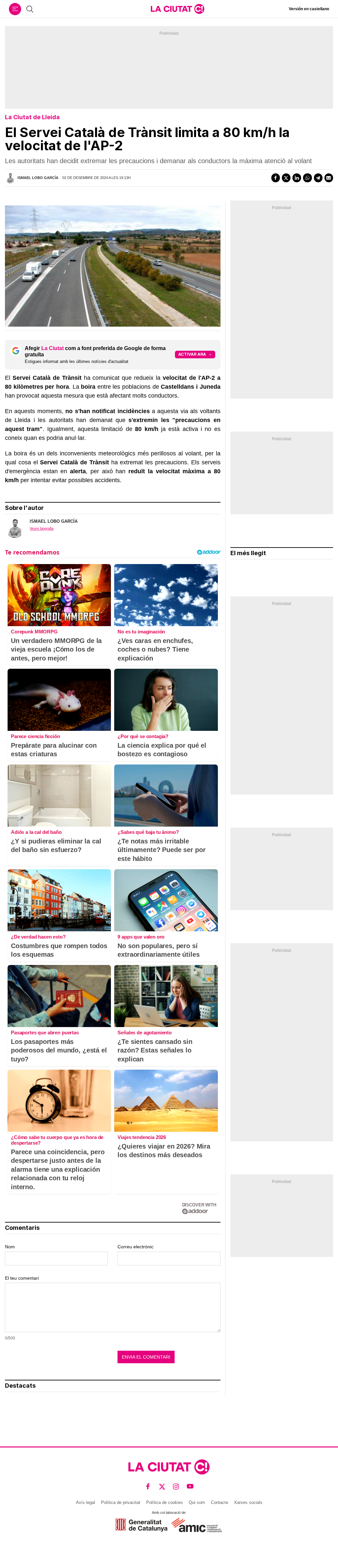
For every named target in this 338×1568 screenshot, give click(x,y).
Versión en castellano (309, 9)
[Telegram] (318, 177)
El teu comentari (22, 1278)
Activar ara (192, 354)
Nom (10, 1246)
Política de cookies (164, 1502)
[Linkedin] (296, 177)
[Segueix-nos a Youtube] (190, 1486)
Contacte (219, 1502)
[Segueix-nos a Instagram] (176, 1486)
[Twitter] (286, 177)
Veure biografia (41, 528)
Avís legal (85, 1502)
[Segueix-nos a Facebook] (148, 1486)
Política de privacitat (120, 1502)
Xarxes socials (248, 1502)
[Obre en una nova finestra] (141, 1524)
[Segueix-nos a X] (162, 1486)
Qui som (197, 1502)
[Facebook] (275, 177)
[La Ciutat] (177, 9)
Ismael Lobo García (37, 178)
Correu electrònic (135, 1246)
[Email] (328, 177)
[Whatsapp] (307, 177)
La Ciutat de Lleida (32, 117)
